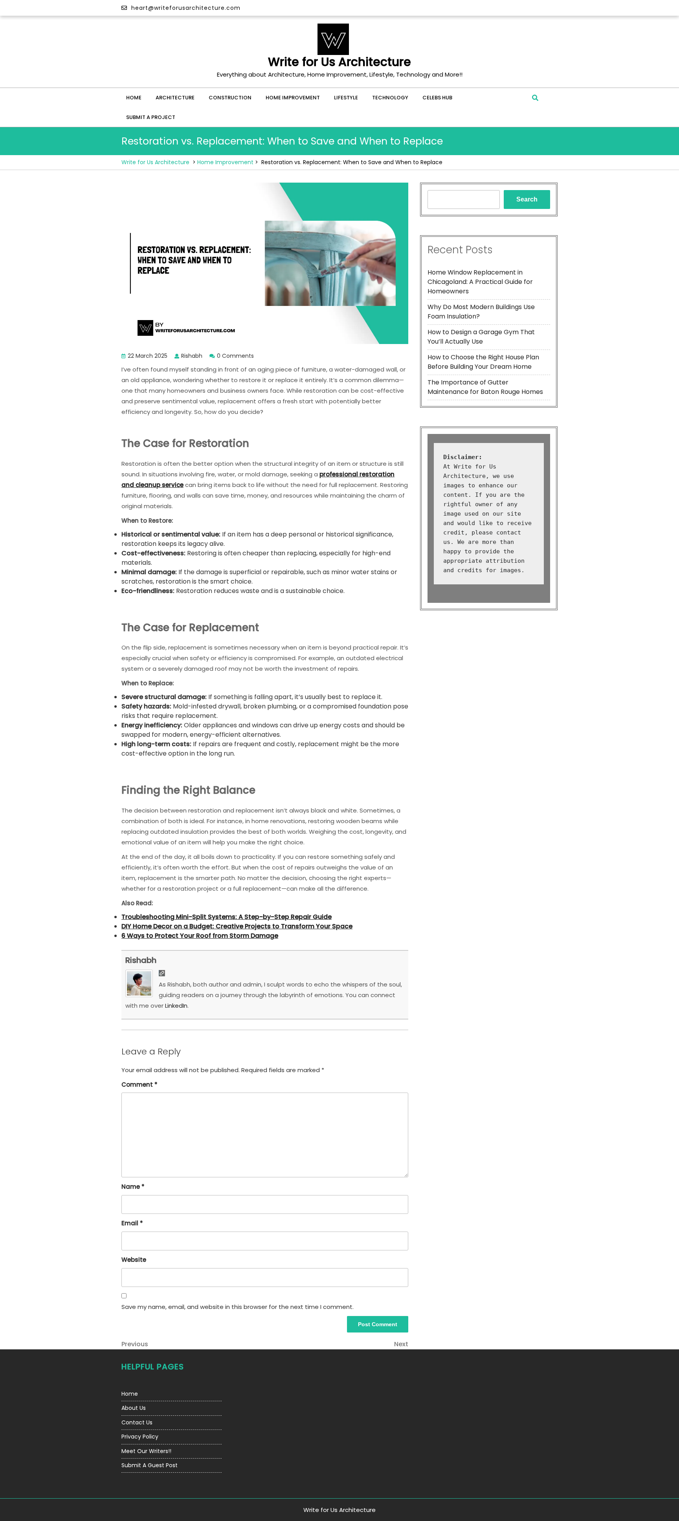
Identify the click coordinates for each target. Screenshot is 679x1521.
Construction (230, 97)
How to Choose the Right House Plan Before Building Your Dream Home (483, 362)
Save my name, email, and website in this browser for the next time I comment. (237, 1307)
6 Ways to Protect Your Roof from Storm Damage (199, 935)
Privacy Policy (139, 1436)
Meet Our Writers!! (146, 1451)
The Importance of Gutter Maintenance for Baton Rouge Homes (485, 387)
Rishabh (140, 960)
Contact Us (136, 1422)
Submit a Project (150, 117)
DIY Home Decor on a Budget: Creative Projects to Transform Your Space (236, 926)
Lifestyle (346, 97)
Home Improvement (293, 97)
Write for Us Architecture (339, 61)
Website (133, 1260)
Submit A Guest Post (149, 1465)
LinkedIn (176, 1005)
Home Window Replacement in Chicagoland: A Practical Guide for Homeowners (480, 282)
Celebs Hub (437, 97)
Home (133, 97)
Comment (139, 1084)
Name (133, 1186)
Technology (390, 97)
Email (132, 1223)
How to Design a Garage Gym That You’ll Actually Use (481, 337)
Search (527, 199)
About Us (133, 1408)
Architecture (175, 97)
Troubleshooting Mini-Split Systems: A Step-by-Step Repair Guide (226, 916)
